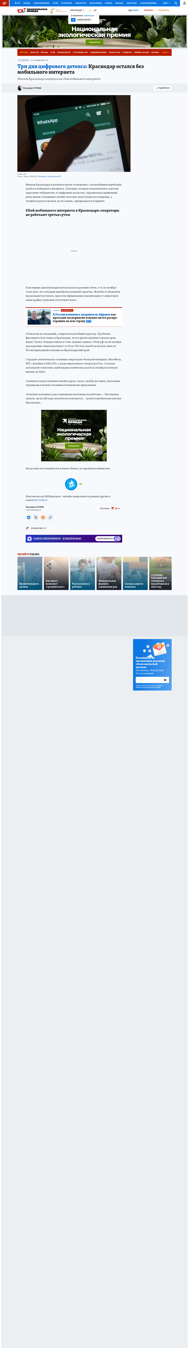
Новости (34, 52)
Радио (135, 10)
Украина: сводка (141, 52)
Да (73, 20)
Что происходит (23, 60)
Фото (17, 3)
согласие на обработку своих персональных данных (149, 686)
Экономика (95, 3)
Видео (26, 3)
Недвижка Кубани (98, 52)
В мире (108, 3)
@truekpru (40, 500)
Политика (66, 3)
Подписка (163, 10)
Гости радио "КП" (80, 52)
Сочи (55, 3)
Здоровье (131, 3)
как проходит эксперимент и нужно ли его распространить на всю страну (85, 318)
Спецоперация (41, 3)
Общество (80, 3)
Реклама (148, 10)
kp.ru (117, 508)
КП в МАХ (155, 52)
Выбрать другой (84, 20)
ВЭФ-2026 (44, 52)
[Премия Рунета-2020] (56, 10)
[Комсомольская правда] (32, 10)
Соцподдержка (148, 3)
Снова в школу (64, 52)
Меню (4, 3)
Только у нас (114, 52)
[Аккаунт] (184, 3)
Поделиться (164, 88)
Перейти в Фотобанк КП (49, 176)
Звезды (119, 3)
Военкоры (127, 52)
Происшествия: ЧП (38, 528)
